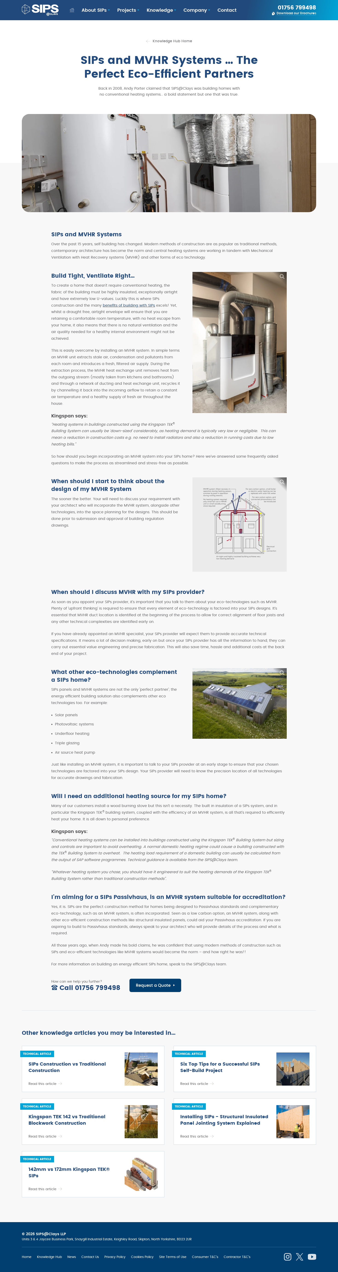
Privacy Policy (115, 1256)
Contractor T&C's (237, 1256)
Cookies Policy (142, 1256)
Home (27, 1256)
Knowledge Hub (49, 1256)
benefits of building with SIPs (129, 305)
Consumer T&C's (205, 1256)
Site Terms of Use (172, 1256)
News (71, 1256)
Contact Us (90, 1256)
